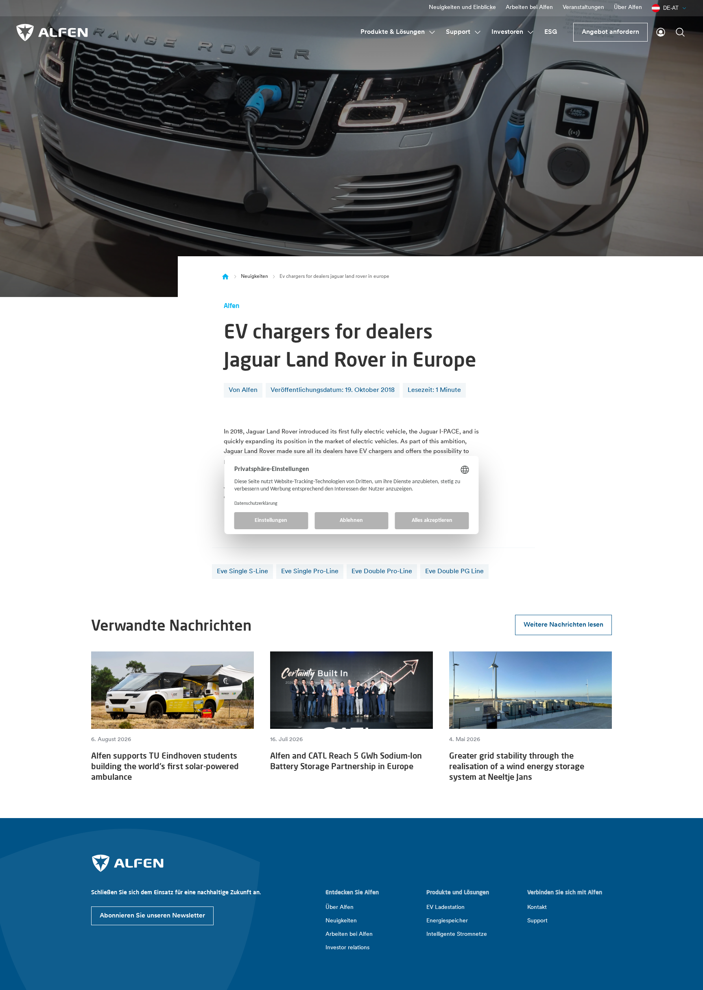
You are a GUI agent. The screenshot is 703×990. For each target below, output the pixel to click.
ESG (550, 32)
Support (458, 32)
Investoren (507, 32)
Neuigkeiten (254, 276)
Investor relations (347, 948)
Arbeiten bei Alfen (529, 7)
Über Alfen (628, 7)
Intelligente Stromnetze (456, 934)
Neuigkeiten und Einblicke (462, 7)
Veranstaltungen (583, 7)
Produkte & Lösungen (392, 32)
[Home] (225, 277)
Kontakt (537, 907)
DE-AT (671, 8)
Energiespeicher (447, 921)
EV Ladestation (445, 907)
